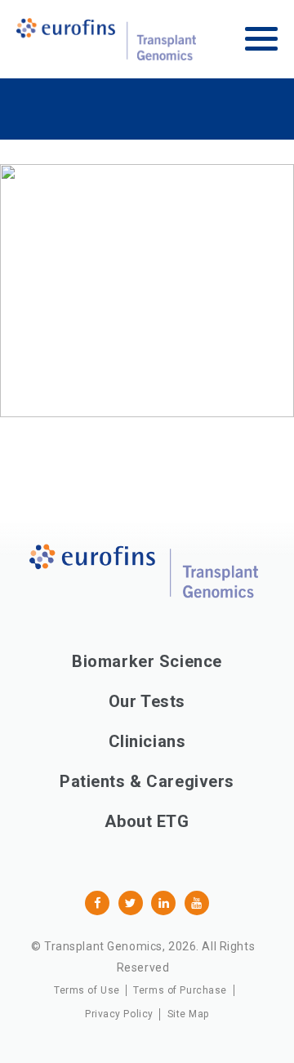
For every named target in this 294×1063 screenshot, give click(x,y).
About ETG (147, 821)
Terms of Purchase (180, 990)
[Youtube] (197, 903)
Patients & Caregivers (147, 781)
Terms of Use (87, 990)
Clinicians (147, 741)
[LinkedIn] (163, 903)
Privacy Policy (119, 1014)
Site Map (188, 1014)
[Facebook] (97, 903)
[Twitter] (130, 903)
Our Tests (147, 701)
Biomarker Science (147, 661)
